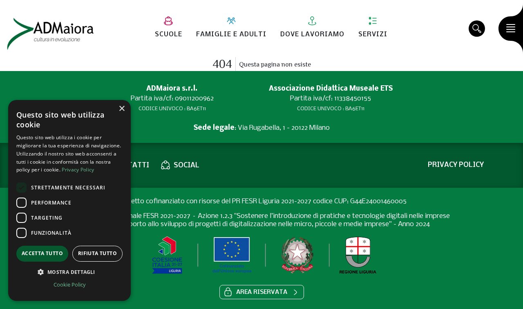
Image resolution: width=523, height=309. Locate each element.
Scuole (168, 34)
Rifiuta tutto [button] (97, 253)
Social (186, 165)
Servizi (372, 34)
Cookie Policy (70, 284)
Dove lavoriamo (312, 34)
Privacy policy (456, 165)
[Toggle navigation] (510, 28)
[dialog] (69, 200)
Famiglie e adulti (231, 34)
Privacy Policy (78, 169)
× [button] (121, 109)
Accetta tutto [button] (42, 253)
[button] (261, 292)
